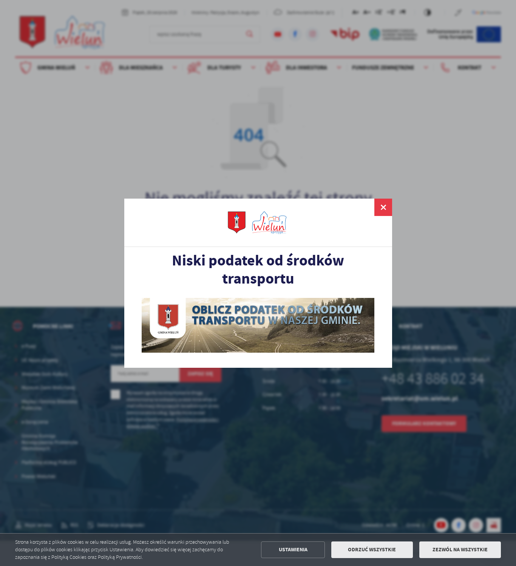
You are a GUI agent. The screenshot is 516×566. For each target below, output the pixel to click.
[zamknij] (383, 207)
